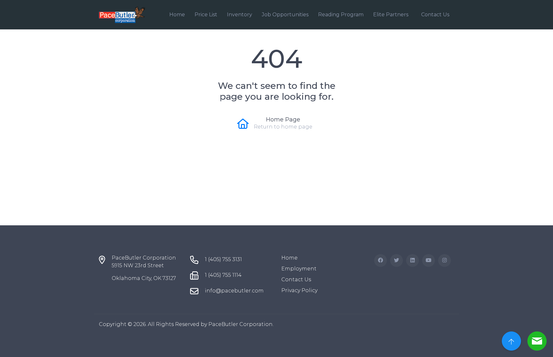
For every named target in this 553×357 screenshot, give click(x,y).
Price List (206, 15)
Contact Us (435, 15)
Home (177, 15)
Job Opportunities (285, 15)
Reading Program (341, 15)
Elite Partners (390, 15)
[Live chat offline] (537, 341)
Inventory (239, 15)
